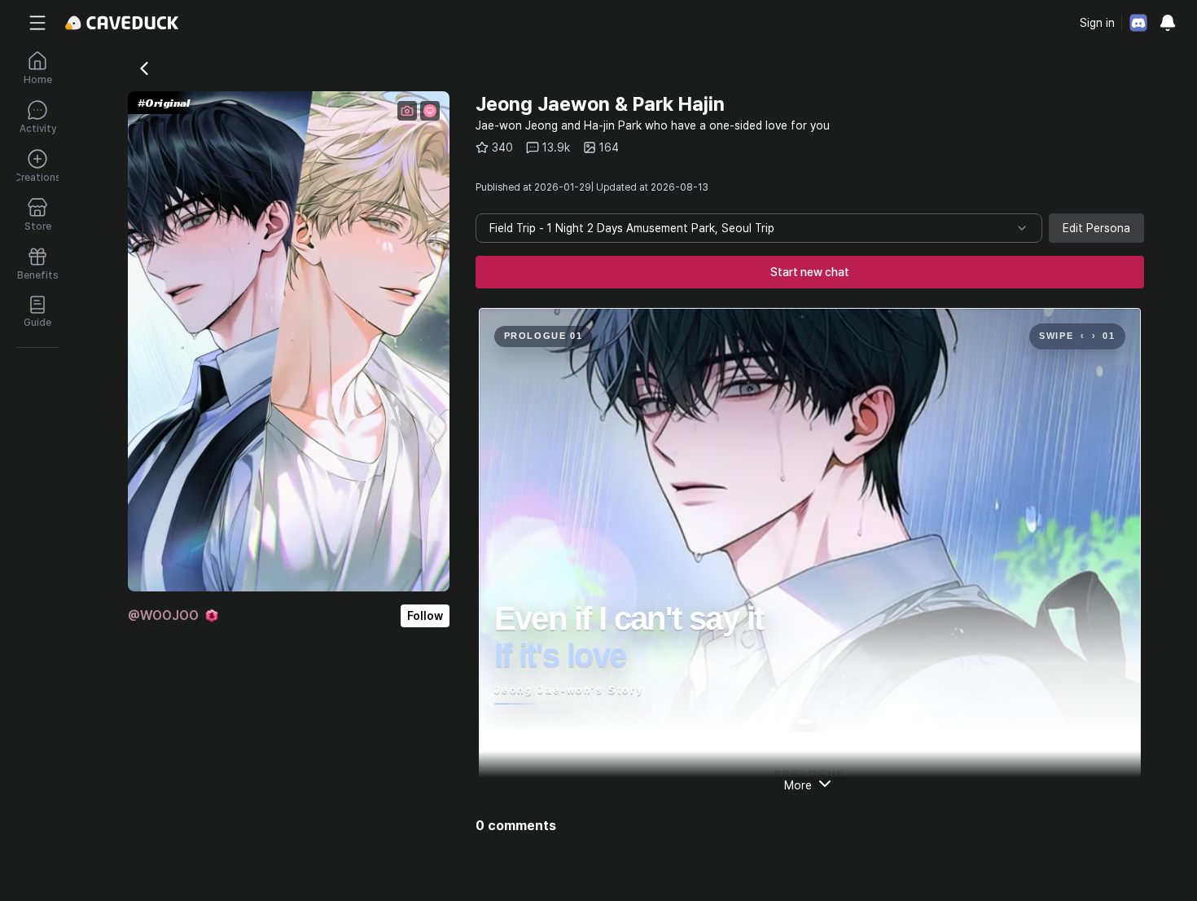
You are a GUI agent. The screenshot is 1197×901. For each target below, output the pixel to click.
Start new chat (809, 272)
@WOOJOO (163, 615)
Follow (425, 615)
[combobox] (759, 228)
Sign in (1097, 22)
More (798, 785)
